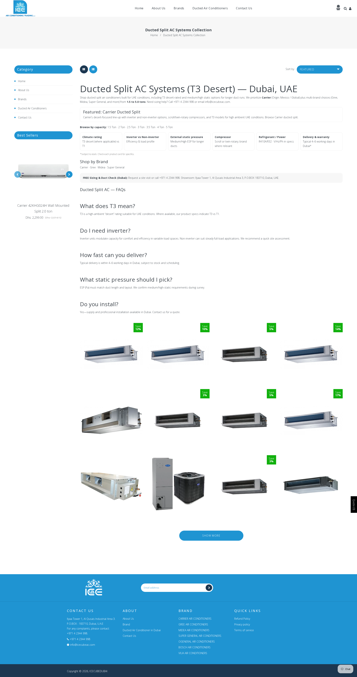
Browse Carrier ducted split (281, 117)
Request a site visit (139, 178)
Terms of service (244, 630)
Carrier (84, 167)
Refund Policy (242, 618)
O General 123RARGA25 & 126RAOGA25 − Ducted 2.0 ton (244, 458)
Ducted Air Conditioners (32, 108)
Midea (101, 167)
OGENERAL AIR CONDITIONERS (196, 641)
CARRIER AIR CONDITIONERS (194, 618)
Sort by (290, 69)
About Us (23, 90)
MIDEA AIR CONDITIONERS (193, 630)
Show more (211, 535)
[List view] (93, 69)
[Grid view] (84, 69)
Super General (115, 167)
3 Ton (141, 127)
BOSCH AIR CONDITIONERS (194, 647)
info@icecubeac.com (217, 102)
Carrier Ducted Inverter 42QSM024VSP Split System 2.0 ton (111, 325)
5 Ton (169, 127)
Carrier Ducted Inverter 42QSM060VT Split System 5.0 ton (111, 392)
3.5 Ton (151, 127)
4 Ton (160, 127)
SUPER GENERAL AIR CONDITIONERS (199, 636)
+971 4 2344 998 (183, 102)
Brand (126, 624)
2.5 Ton (131, 127)
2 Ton (121, 127)
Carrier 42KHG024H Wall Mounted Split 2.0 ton (43, 208)
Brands (22, 99)
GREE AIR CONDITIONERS (193, 624)
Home (154, 35)
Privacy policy (242, 624)
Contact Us (24, 117)
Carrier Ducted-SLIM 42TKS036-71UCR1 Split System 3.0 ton (111, 458)
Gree (93, 167)
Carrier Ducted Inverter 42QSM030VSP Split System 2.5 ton (178, 325)
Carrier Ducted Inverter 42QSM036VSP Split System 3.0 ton (311, 392)
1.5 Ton (111, 127)
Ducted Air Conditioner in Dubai (142, 630)
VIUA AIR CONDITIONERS (192, 653)
